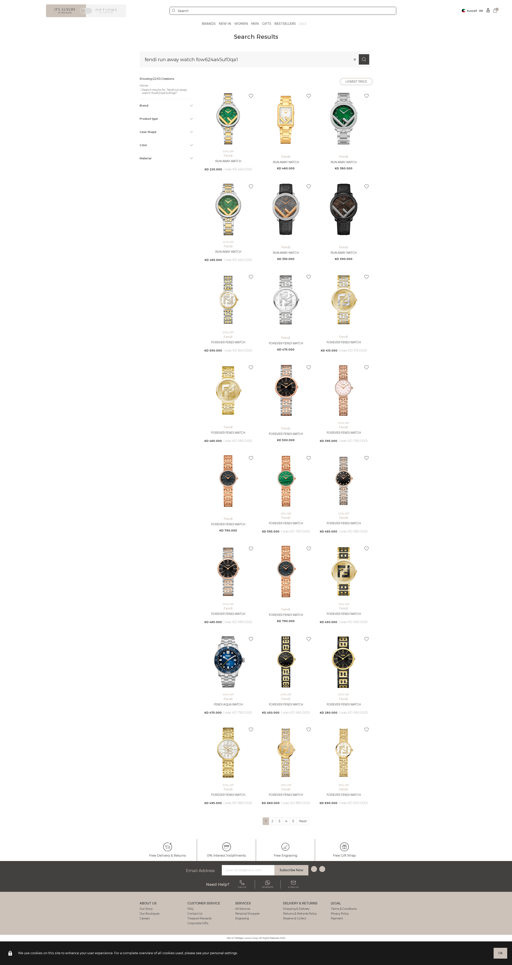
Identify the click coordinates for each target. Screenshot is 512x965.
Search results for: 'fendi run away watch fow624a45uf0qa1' (164, 91)
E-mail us (293, 887)
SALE (303, 24)
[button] (495, 11)
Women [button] (241, 24)
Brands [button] (209, 24)
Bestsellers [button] (285, 24)
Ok (500, 953)
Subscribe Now (291, 870)
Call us (242, 887)
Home (144, 85)
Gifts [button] (266, 24)
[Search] (173, 11)
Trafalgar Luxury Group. (246, 938)
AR (481, 11)
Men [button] (255, 24)
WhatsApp (267, 887)
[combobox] (283, 11)
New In (225, 24)
